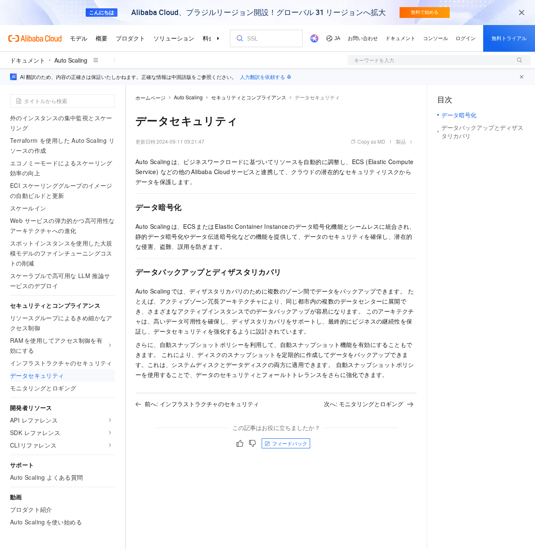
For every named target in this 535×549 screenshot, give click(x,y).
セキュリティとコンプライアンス (248, 97)
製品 (401, 141)
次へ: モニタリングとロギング (363, 404)
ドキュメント (27, 60)
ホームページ (150, 97)
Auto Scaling (70, 60)
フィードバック (289, 443)
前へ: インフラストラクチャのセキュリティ (202, 404)
